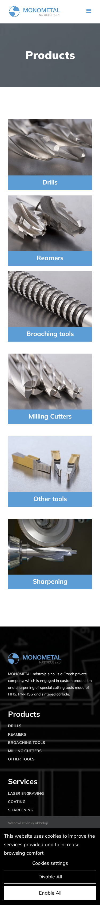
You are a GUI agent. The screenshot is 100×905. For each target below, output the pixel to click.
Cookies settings (50, 863)
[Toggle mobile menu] (89, 11)
